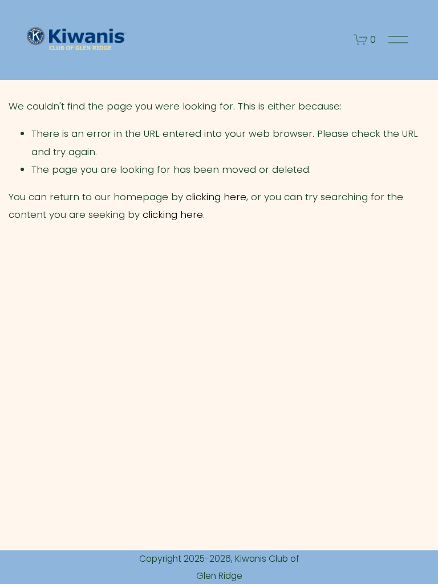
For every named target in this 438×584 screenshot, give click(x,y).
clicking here (216, 197)
